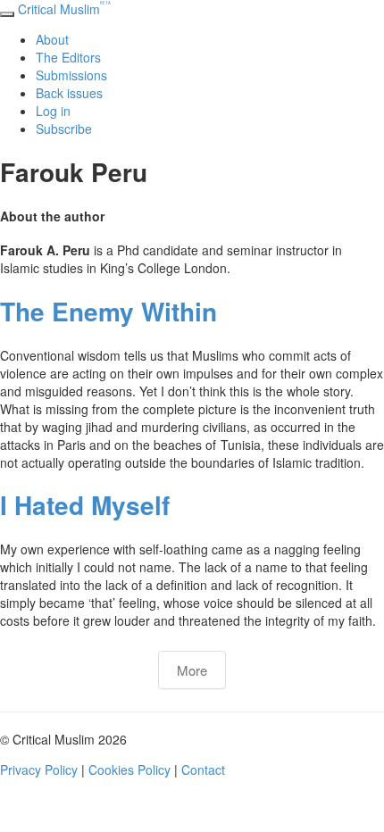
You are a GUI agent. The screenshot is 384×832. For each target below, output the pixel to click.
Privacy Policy (39, 769)
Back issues (69, 93)
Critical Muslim (64, 9)
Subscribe (64, 128)
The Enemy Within (108, 311)
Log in (53, 111)
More (192, 670)
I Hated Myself (85, 505)
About (52, 39)
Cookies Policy (129, 769)
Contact (203, 769)
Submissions (71, 75)
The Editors (68, 57)
